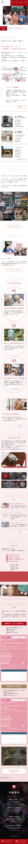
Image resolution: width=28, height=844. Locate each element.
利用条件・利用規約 (13, 799)
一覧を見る (20, 532)
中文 (17, 2)
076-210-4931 (14, 821)
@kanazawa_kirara (14, 557)
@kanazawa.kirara (14, 555)
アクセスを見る (13, 389)
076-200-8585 (14, 830)
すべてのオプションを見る (13, 269)
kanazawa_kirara (13, 561)
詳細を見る (20, 107)
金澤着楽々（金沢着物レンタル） (16, 559)
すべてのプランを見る (13, 226)
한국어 (21, 2)
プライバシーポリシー (13, 796)
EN (12, 2)
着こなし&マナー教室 (13, 802)
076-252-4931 (14, 812)
